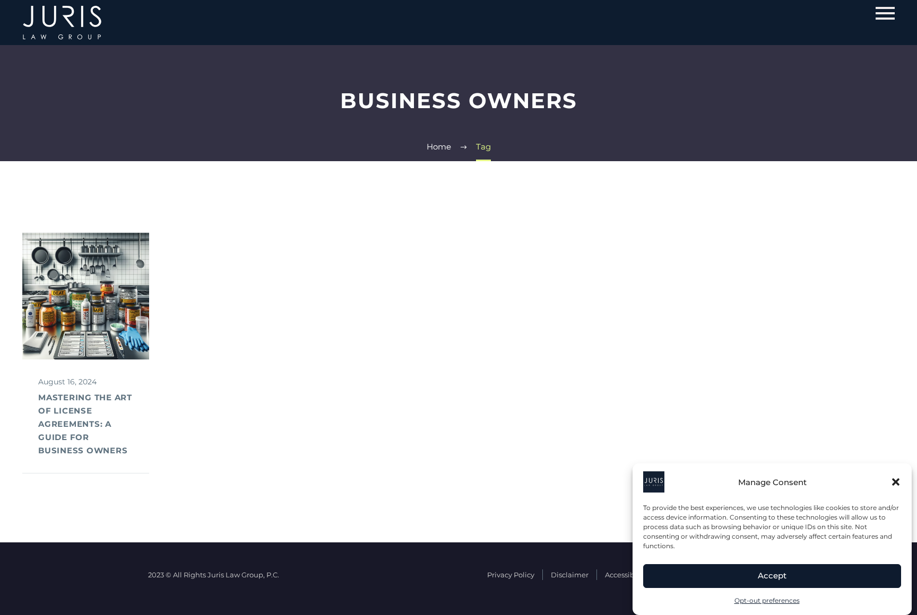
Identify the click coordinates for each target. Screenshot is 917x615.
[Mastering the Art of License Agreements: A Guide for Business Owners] (85, 296)
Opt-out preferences (767, 600)
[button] (895, 482)
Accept (772, 576)
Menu (885, 13)
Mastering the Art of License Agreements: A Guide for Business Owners (85, 423)
